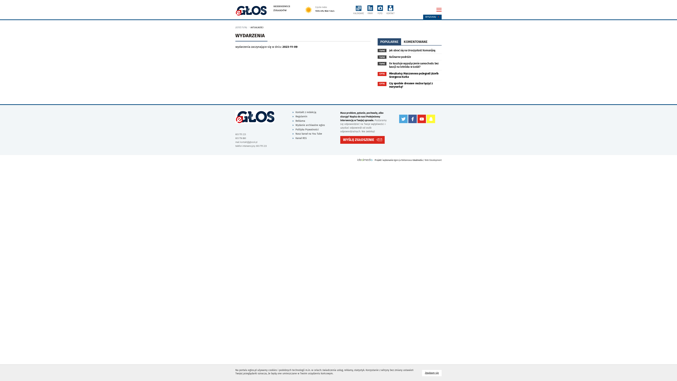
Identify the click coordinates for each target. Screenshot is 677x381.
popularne (389, 42)
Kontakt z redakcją (305, 112)
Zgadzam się (433, 372)
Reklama (300, 120)
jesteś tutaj (241, 27)
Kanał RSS (301, 138)
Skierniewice (281, 6)
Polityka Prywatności (307, 129)
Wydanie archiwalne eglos (310, 125)
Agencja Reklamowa (403, 160)
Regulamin (301, 116)
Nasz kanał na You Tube (308, 133)
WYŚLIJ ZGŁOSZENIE (358, 140)
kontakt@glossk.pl (248, 142)
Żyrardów (280, 10)
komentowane (416, 42)
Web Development (433, 160)
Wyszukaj (431, 17)
